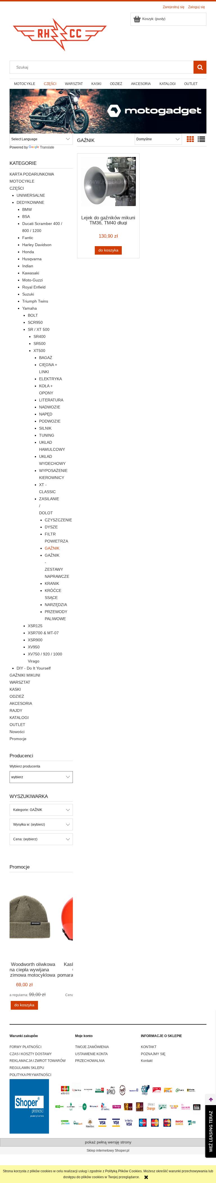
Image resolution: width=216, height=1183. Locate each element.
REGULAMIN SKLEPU (27, 1068)
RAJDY (16, 710)
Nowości (17, 731)
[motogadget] (108, 111)
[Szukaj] (200, 67)
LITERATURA (51, 400)
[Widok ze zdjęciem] (190, 139)
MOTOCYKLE (22, 181)
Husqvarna (32, 259)
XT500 (39, 350)
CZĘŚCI (17, 188)
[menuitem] (24, 84)
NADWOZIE (49, 407)
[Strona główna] (60, 33)
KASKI (15, 689)
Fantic (27, 237)
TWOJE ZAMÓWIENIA (92, 1047)
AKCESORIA (21, 703)
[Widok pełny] (201, 139)
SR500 (39, 343)
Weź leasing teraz (210, 1131)
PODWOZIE (49, 421)
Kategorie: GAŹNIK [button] (27, 810)
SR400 (39, 336)
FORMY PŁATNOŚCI (25, 1047)
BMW (27, 209)
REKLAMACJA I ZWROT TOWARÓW (38, 1061)
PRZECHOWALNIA (90, 1061)
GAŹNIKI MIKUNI (25, 675)
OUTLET (17, 724)
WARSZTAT (20, 682)
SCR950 (35, 322)
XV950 (34, 647)
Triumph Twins (35, 301)
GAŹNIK (52, 548)
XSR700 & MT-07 (43, 633)
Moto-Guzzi (32, 280)
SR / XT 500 (39, 329)
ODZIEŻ (17, 696)
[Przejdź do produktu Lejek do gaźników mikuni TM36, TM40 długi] (108, 184)
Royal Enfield (34, 287)
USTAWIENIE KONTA (91, 1054)
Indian (27, 266)
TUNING (46, 435)
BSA (26, 216)
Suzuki (28, 294)
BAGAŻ (45, 357)
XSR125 (35, 626)
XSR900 (35, 640)
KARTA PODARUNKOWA (32, 174)
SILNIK (45, 428)
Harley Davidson (36, 244)
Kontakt (146, 1061)
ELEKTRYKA (50, 379)
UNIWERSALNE (31, 195)
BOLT (33, 315)
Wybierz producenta (25, 766)
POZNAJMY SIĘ (153, 1054)
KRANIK (52, 583)
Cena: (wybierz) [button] (25, 839)
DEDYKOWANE (30, 202)
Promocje (18, 738)
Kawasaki (30, 273)
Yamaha (29, 308)
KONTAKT (148, 1047)
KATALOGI (19, 717)
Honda (28, 252)
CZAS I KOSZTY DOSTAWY (31, 1054)
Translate (47, 147)
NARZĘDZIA (56, 604)
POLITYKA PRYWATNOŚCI (30, 1075)
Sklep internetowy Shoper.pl (108, 1151)
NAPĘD (45, 414)
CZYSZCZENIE (58, 520)
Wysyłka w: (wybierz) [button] (29, 824)
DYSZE (51, 527)
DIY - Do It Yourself (34, 668)
